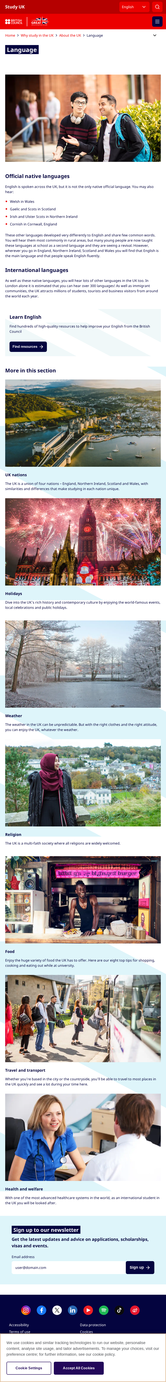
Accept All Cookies (79, 1368)
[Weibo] (135, 1310)
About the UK (70, 35)
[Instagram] (26, 1310)
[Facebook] (41, 1310)
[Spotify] (104, 1310)
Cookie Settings (29, 1368)
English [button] (128, 7)
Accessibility (19, 1325)
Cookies (86, 1331)
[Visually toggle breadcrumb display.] (155, 35)
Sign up (137, 1267)
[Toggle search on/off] (157, 7)
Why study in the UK (37, 35)
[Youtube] (88, 1310)
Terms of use (19, 1331)
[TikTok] (119, 1310)
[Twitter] (57, 1310)
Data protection (93, 1325)
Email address (23, 1256)
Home (10, 35)
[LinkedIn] (72, 1310)
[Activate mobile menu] (157, 21)
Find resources (25, 346)
